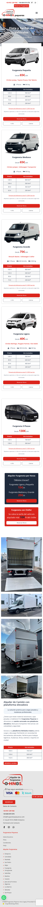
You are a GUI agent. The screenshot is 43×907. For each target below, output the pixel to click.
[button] (36, 13)
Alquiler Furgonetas (10, 849)
